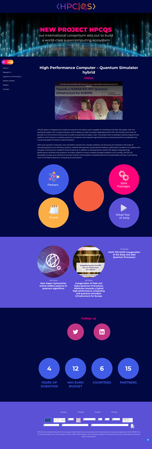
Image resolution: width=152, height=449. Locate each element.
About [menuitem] (5, 68)
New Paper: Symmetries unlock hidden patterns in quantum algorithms (53, 286)
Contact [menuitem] (6, 89)
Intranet (80, 412)
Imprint (98, 412)
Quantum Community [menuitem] (12, 77)
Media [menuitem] (5, 85)
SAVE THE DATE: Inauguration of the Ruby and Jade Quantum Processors (124, 255)
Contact (63, 412)
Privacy (114, 412)
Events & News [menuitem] (9, 81)
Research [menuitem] (7, 72)
